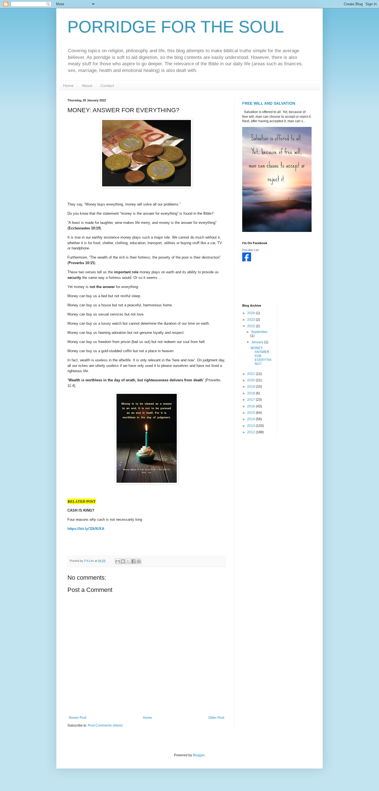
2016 (251, 406)
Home (68, 85)
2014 (251, 419)
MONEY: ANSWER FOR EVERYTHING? (261, 356)
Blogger (198, 755)
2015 (251, 413)
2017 (251, 400)
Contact (107, 85)
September (259, 332)
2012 (251, 432)
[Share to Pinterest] (139, 561)
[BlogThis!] (123, 561)
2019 (251, 387)
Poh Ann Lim (250, 250)
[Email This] (117, 561)
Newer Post (77, 718)
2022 (251, 326)
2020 (251, 380)
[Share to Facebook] (133, 561)
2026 (251, 313)
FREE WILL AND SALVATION (268, 103)
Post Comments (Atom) (105, 725)
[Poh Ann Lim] (246, 260)
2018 (251, 393)
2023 (251, 320)
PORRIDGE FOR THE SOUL (175, 26)
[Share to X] (128, 561)
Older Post (216, 718)
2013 (251, 426)
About (87, 85)
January (257, 342)
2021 (251, 374)
